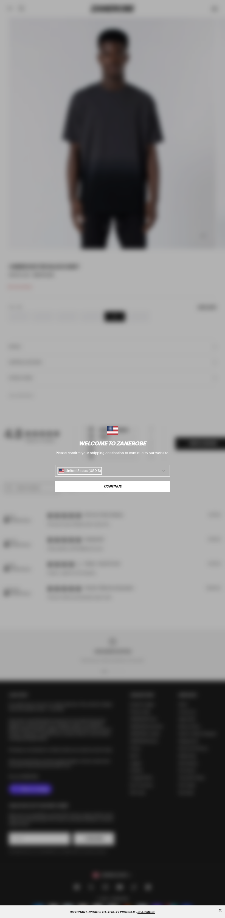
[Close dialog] (220, 910)
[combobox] (80, 471)
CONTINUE (113, 486)
